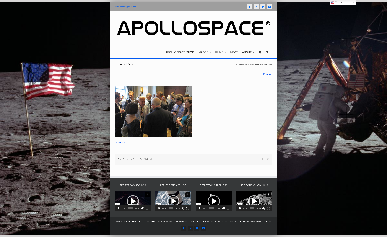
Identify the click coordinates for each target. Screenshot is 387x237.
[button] (267, 51)
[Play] (118, 208)
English (338, 2)
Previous (267, 74)
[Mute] (142, 208)
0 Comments (120, 143)
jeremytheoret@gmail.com (126, 7)
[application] (133, 201)
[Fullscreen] (147, 208)
